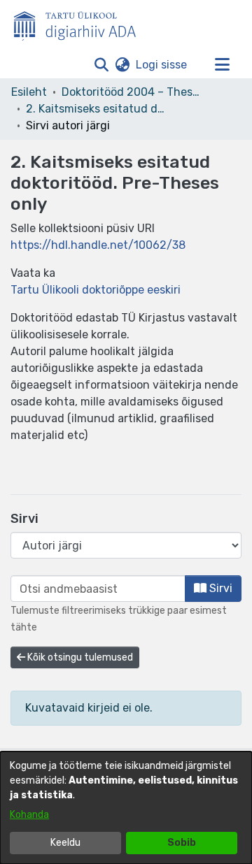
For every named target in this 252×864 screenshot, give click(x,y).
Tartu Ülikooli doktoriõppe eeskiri (95, 289)
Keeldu (65, 843)
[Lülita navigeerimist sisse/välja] (221, 65)
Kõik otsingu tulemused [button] (79, 657)
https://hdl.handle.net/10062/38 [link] (98, 245)
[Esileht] (80, 23)
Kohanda (29, 815)
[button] (101, 65)
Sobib (181, 843)
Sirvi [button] (219, 588)
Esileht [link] (29, 92)
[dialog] (126, 807)
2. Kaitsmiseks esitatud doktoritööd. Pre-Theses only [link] (96, 108)
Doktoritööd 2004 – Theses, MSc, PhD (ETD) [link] (132, 92)
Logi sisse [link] (162, 64)
